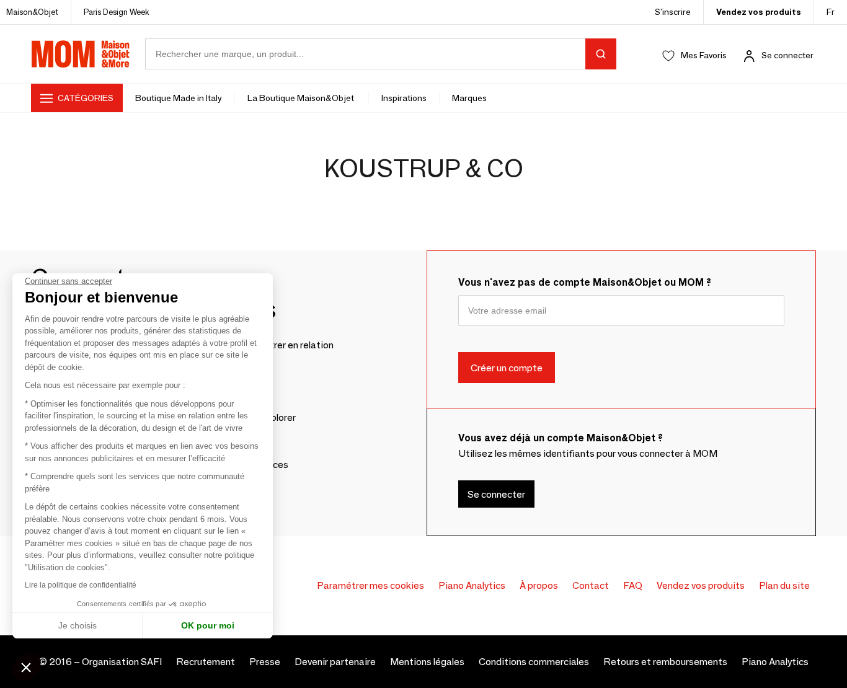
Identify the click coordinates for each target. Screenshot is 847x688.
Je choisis (77, 625)
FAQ (632, 585)
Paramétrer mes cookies (370, 585)
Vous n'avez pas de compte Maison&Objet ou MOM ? (584, 282)
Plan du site (784, 585)
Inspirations (404, 98)
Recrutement (205, 662)
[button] (26, 667)
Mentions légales (427, 662)
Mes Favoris (704, 55)
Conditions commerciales (534, 662)
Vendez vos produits (758, 11)
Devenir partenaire (335, 662)
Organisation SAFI (122, 662)
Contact (590, 585)
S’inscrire (673, 11)
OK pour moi (207, 625)
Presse (264, 662)
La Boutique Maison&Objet (301, 98)
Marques (469, 98)
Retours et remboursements (665, 662)
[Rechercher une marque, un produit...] (600, 53)
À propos (539, 585)
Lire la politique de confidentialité (80, 585)
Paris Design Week (116, 12)
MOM (80, 54)
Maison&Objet (32, 12)
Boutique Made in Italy (178, 98)
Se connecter (787, 55)
